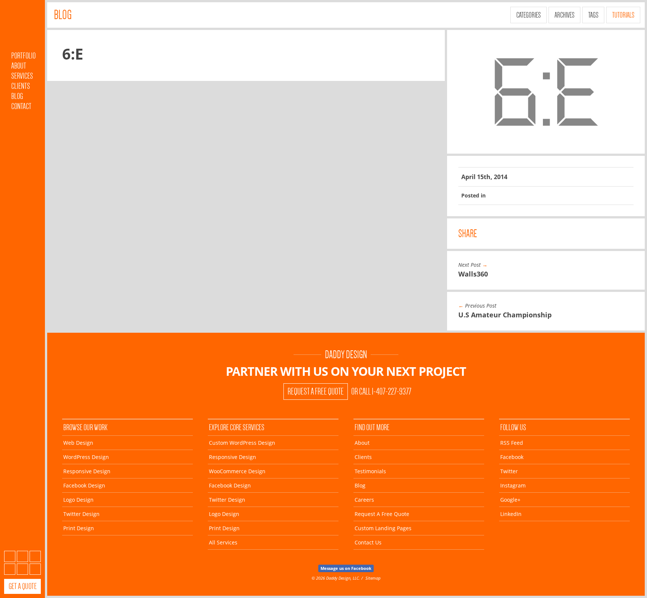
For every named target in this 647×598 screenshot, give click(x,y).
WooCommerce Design (237, 471)
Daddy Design (346, 354)
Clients (20, 86)
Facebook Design (84, 485)
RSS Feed (511, 442)
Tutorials (623, 15)
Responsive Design (86, 471)
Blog (17, 96)
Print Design (78, 528)
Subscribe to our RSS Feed (9, 556)
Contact (21, 106)
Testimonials (370, 471)
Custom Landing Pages (383, 528)
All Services (223, 542)
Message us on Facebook (346, 568)
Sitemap (372, 578)
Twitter (35, 556)
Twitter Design (81, 513)
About (18, 65)
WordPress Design (86, 456)
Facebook (22, 556)
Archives (564, 15)
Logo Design (78, 499)
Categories (528, 15)
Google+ (22, 569)
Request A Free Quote (316, 391)
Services (22, 76)
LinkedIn (35, 569)
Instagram (9, 569)
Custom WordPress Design (242, 442)
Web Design (78, 442)
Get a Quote (23, 586)
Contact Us (368, 542)
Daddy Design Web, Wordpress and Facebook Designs (22, 27)
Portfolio (23, 55)
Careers (364, 499)
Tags (593, 15)
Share (467, 233)
